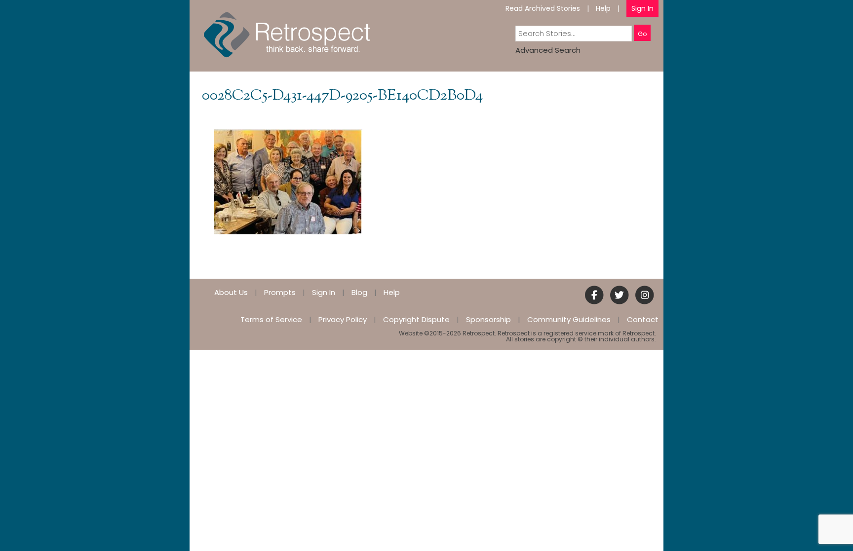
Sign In (642, 8)
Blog (359, 292)
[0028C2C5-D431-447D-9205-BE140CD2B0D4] (288, 181)
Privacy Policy (342, 319)
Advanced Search (548, 50)
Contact (643, 319)
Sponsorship (488, 319)
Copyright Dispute (416, 319)
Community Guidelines (569, 319)
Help (603, 8)
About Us (231, 292)
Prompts (280, 292)
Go (642, 34)
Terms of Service (271, 319)
